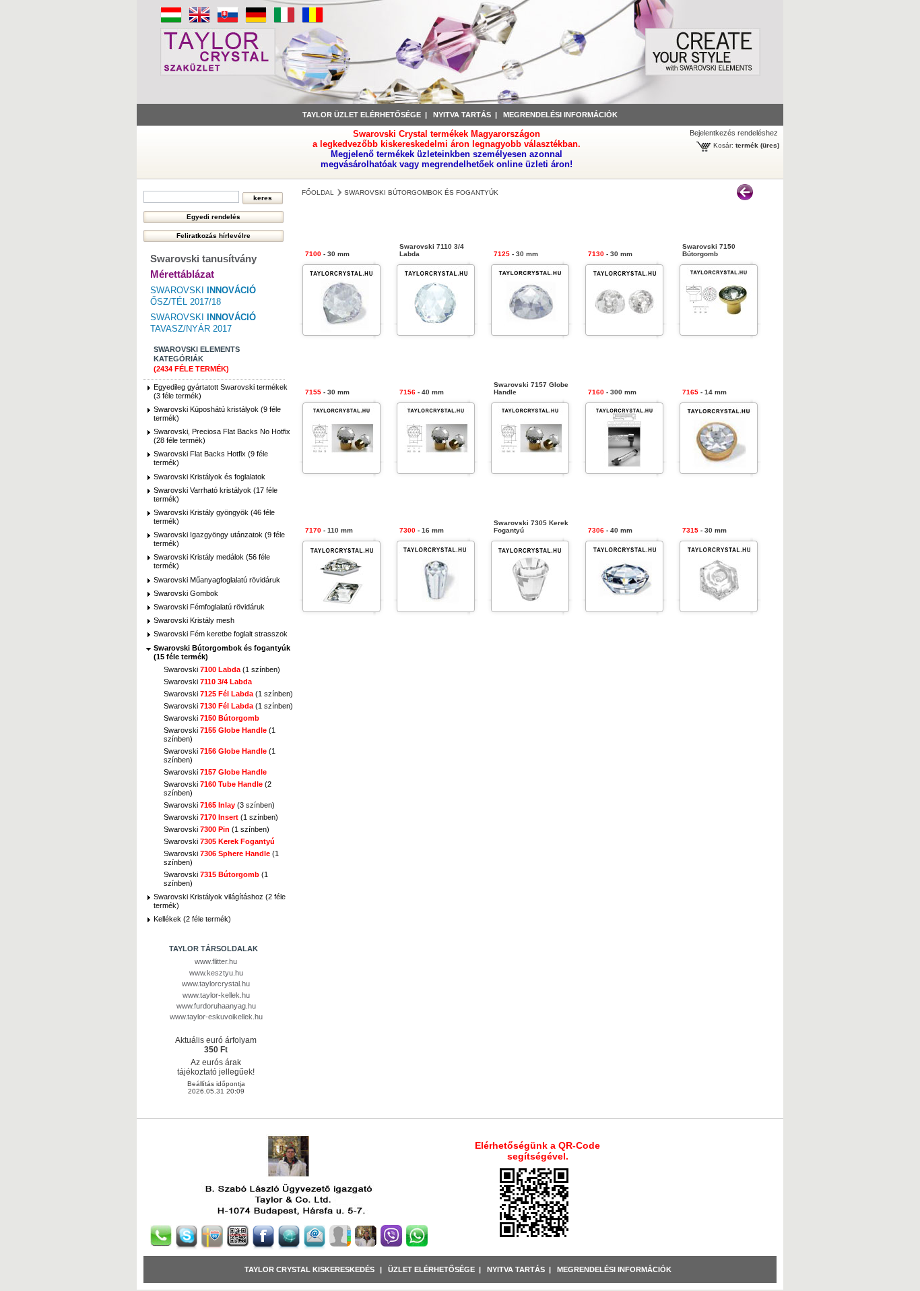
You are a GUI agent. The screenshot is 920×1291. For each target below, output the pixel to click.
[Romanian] (312, 21)
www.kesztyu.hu (216, 973)
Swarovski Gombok (186, 593)
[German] (256, 21)
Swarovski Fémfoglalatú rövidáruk (209, 607)
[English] (199, 21)
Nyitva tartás (462, 115)
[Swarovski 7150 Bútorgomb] (719, 331)
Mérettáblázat (182, 274)
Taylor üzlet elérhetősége (361, 115)
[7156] (436, 469)
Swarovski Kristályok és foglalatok (209, 477)
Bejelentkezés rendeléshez (734, 133)
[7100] (341, 331)
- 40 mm (421, 392)
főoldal (318, 192)
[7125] (530, 331)
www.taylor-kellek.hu (216, 995)
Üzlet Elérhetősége (431, 1269)
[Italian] (284, 21)
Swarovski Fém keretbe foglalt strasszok (221, 634)
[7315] (719, 607)
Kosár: (723, 145)
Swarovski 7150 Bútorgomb (708, 250)
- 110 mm (329, 530)
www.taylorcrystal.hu (216, 984)
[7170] (341, 607)
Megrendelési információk (560, 115)
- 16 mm (421, 530)
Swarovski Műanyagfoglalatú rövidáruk (217, 580)
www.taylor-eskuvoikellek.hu (216, 1017)
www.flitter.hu (216, 961)
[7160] (624, 469)
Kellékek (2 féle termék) (192, 919)
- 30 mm (327, 254)
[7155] (341, 469)
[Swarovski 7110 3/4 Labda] (436, 331)
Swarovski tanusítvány (203, 258)
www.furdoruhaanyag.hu (216, 1006)
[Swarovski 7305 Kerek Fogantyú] (530, 607)
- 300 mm (612, 392)
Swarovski (208, 682)
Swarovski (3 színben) (219, 805)
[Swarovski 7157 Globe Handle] (530, 469)
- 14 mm (704, 392)
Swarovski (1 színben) (222, 669)
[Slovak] (227, 21)
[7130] (624, 331)
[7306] (624, 607)
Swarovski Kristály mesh (194, 620)
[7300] (436, 607)
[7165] (719, 469)
